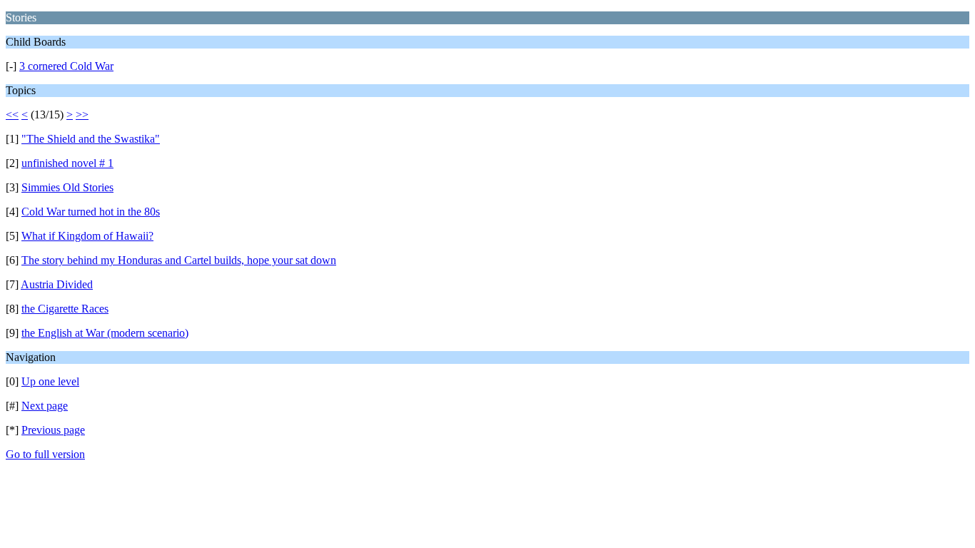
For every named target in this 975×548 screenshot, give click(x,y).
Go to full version (45, 454)
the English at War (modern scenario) (104, 333)
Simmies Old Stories (67, 187)
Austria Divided (57, 284)
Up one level (50, 381)
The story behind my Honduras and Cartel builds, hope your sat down (178, 260)
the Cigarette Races (64, 309)
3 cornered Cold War (66, 66)
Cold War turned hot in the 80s (90, 212)
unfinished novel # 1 (67, 163)
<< (12, 114)
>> (82, 114)
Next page (44, 406)
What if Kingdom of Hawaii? (87, 236)
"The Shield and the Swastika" (90, 139)
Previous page (53, 430)
